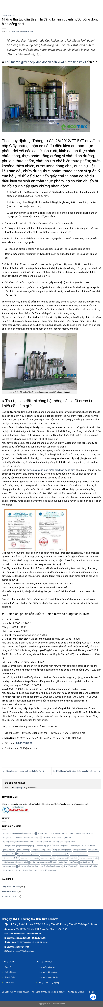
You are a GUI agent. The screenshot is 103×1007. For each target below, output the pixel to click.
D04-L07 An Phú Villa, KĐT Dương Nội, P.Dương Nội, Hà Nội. (42, 929)
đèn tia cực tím (8, 870)
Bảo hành (9, 967)
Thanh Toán (10, 977)
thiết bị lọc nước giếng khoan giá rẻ (15, 862)
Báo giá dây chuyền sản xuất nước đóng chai (19, 833)
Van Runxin (74, 862)
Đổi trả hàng (10, 972)
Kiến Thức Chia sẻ (9, 891)
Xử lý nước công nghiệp (49, 982)
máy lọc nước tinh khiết (11, 858)
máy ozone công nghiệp (30, 858)
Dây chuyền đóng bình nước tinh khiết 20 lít (18, 841)
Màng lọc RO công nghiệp (41, 850)
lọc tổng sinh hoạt (23, 850)
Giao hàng (9, 982)
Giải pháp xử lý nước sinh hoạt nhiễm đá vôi (25, 771)
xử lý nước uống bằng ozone (51, 866)
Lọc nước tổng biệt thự (49, 977)
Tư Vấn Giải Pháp (8, 16)
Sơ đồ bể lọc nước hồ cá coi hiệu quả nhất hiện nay (75, 771)
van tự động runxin (9, 866)
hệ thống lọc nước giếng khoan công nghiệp (18, 846)
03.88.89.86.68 (24, 743)
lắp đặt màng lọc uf (44, 846)
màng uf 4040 (93, 850)
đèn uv (18, 870)
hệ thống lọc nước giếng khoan (64, 841)
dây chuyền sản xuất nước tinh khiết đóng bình (51, 470)
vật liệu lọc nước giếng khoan (28, 866)
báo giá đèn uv (8, 837)
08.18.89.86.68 (38, 938)
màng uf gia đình (9, 854)
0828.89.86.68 (34, 933)
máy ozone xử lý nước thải (67, 858)
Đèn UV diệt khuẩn (70, 866)
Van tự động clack (86, 862)
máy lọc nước (45, 854)
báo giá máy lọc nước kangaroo (81, 833)
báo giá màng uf (43, 833)
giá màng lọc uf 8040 (43, 841)
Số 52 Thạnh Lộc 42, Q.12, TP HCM (32, 942)
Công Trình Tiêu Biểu (11, 887)
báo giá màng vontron (59, 833)
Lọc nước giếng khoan (48, 967)
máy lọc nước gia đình (60, 854)
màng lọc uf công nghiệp (62, 850)
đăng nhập (17, 787)
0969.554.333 (20, 933)
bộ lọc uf (19, 837)
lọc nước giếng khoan (60, 846)
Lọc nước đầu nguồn (48, 972)
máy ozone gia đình (48, 858)
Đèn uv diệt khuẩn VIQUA (88, 866)
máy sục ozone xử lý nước (88, 858)
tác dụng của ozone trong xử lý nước (43, 862)
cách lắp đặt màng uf (32, 837)
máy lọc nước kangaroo (79, 854)
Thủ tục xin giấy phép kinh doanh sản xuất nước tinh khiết (45, 62)
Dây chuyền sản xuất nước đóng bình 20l (56, 837)
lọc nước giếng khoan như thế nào (83, 846)
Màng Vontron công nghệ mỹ (27, 854)
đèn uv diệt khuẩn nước (48, 870)
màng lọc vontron (79, 850)
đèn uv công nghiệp (30, 870)
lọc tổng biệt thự (8, 850)
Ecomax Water (27, 31)
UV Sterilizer (63, 862)
